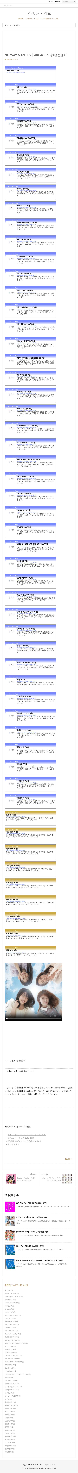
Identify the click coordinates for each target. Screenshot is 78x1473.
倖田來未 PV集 (10, 1415)
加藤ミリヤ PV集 (10, 1408)
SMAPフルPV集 (10, 1368)
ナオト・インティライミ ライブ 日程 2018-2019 (27, 1135)
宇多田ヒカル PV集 (11, 1405)
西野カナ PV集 (10, 1433)
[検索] (74, 2)
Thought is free (51, 1468)
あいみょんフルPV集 (12, 1384)
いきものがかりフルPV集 (13, 1387)
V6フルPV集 (9, 1377)
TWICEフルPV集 (10, 1371)
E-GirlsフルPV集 (10, 1318)
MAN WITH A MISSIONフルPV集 (16, 1343)
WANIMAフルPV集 (11, 1380)
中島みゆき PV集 (10, 1436)
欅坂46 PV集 (9, 1452)
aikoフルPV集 (9, 1309)
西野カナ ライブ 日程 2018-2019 (21, 1138)
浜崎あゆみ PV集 (10, 1446)
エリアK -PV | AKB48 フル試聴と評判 (31, 1203)
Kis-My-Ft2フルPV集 (12, 1340)
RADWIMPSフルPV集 (12, 1359)
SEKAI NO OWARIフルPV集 (14, 1362)
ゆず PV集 (8, 1399)
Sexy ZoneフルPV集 (12, 1324)
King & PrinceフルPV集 (13, 1334)
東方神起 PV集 (10, 1439)
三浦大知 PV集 (10, 1421)
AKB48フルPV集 (10, 1300)
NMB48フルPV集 (11, 1353)
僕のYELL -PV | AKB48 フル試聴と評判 (32, 1232)
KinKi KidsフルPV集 (12, 1337)
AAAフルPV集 (9, 1306)
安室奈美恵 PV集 (10, 1402)
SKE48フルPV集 (10, 1365)
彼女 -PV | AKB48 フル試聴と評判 (30, 1246)
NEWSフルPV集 (10, 1346)
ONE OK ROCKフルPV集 (13, 1356)
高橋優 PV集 (9, 1418)
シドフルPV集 (9, 1393)
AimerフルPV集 (10, 1312)
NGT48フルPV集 (10, 1349)
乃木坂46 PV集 (10, 1443)
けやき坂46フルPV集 (12, 1390)
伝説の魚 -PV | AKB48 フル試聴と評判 (31, 1217)
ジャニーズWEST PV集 (13, 1396)
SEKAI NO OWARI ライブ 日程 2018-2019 (24, 1141)
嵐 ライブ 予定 (13, 1144)
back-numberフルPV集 (13, 1315)
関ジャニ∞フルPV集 (12, 1294)
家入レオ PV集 (10, 1411)
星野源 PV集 (9, 1427)
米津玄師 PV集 (10, 1449)
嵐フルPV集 (9, 1290)
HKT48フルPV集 (10, 1328)
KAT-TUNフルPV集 (11, 1331)
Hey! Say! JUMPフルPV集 (14, 1297)
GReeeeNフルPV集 (11, 1321)
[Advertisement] (39, 42)
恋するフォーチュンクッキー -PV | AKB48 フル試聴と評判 (39, 1260)
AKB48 (69, 1159)
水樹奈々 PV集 (10, 1424)
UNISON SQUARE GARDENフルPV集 (18, 1374)
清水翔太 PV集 (10, 1430)
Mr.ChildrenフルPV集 (12, 1303)
